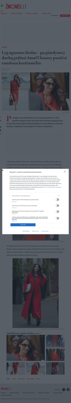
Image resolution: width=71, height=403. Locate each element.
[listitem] (35, 196)
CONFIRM (23, 225)
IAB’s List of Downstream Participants (51, 187)
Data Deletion (26, 231)
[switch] (57, 199)
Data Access (35, 231)
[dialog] (35, 201)
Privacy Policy (44, 231)
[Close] (65, 172)
